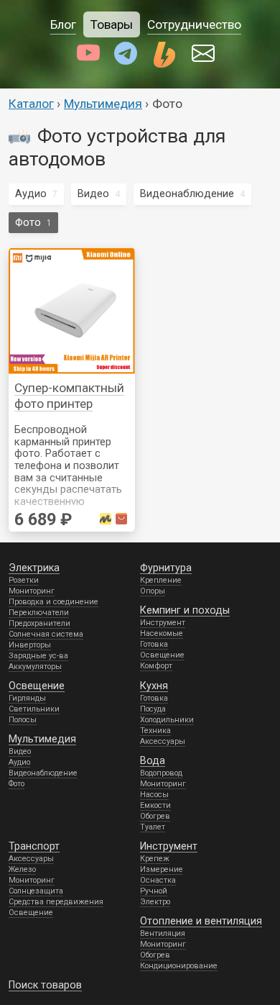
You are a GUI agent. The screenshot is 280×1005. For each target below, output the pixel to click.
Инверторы (30, 645)
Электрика (34, 567)
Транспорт (34, 846)
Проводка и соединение (53, 601)
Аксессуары (162, 741)
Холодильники (167, 719)
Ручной (153, 891)
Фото (28, 222)
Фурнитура (166, 567)
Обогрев (155, 816)
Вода (152, 760)
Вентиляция (162, 933)
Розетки (24, 580)
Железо (22, 869)
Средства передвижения (56, 901)
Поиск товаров (45, 985)
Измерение (161, 869)
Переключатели (39, 612)
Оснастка (158, 880)
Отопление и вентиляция (201, 921)
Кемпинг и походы (185, 610)
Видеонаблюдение (187, 193)
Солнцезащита (36, 891)
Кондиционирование (179, 965)
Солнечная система (46, 634)
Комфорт (156, 665)
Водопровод (161, 773)
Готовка (154, 644)
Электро (155, 901)
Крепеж (154, 858)
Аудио (31, 193)
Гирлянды (27, 698)
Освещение (162, 655)
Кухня (154, 685)
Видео (93, 193)
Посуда (153, 709)
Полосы (23, 719)
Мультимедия (103, 103)
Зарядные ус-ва (38, 655)
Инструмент (162, 622)
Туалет (152, 827)
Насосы (154, 794)
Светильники (34, 709)
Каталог (31, 103)
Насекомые (161, 633)
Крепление (161, 580)
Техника (155, 730)
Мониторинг (32, 591)
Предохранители (39, 623)
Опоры (152, 591)
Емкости (155, 805)
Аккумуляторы (35, 666)
